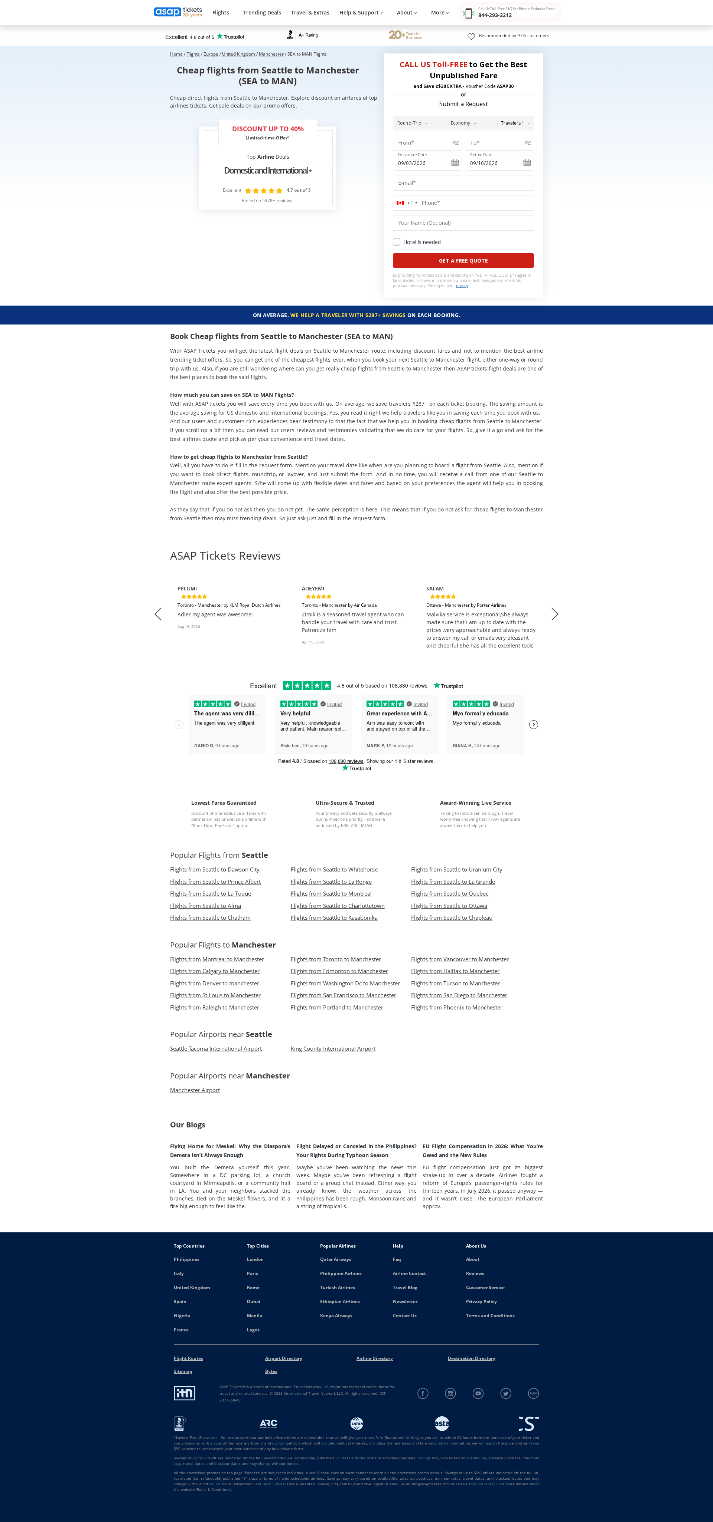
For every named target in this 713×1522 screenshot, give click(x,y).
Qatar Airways (335, 1259)
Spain (180, 1301)
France (181, 1330)
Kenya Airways (336, 1315)
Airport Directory (283, 1358)
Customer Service (485, 1287)
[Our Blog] (533, 1393)
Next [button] (555, 614)
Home (176, 54)
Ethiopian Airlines (340, 1301)
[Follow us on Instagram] (450, 1393)
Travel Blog (405, 1287)
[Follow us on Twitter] (506, 1393)
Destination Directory (471, 1358)
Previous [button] (158, 614)
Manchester (271, 54)
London (255, 1259)
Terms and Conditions (490, 1315)
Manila (254, 1315)
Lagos (253, 1330)
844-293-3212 (495, 15)
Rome (253, 1287)
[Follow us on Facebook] (423, 1393)
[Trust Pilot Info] (405, 35)
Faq (397, 1259)
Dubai (253, 1301)
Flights (220, 12)
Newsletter (405, 1301)
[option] (232, 614)
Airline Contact (409, 1273)
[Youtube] (478, 1393)
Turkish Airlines (337, 1287)
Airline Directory (374, 1358)
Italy (179, 1273)
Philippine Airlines (341, 1273)
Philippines (186, 1259)
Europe (211, 54)
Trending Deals (262, 12)
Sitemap (183, 1371)
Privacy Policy (481, 1301)
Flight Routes (188, 1358)
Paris (252, 1273)
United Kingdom (238, 54)
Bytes (271, 1371)
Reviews (475, 1273)
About (472, 1259)
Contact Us (405, 1315)
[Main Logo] (178, 12)
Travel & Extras (310, 12)
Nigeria (182, 1315)
